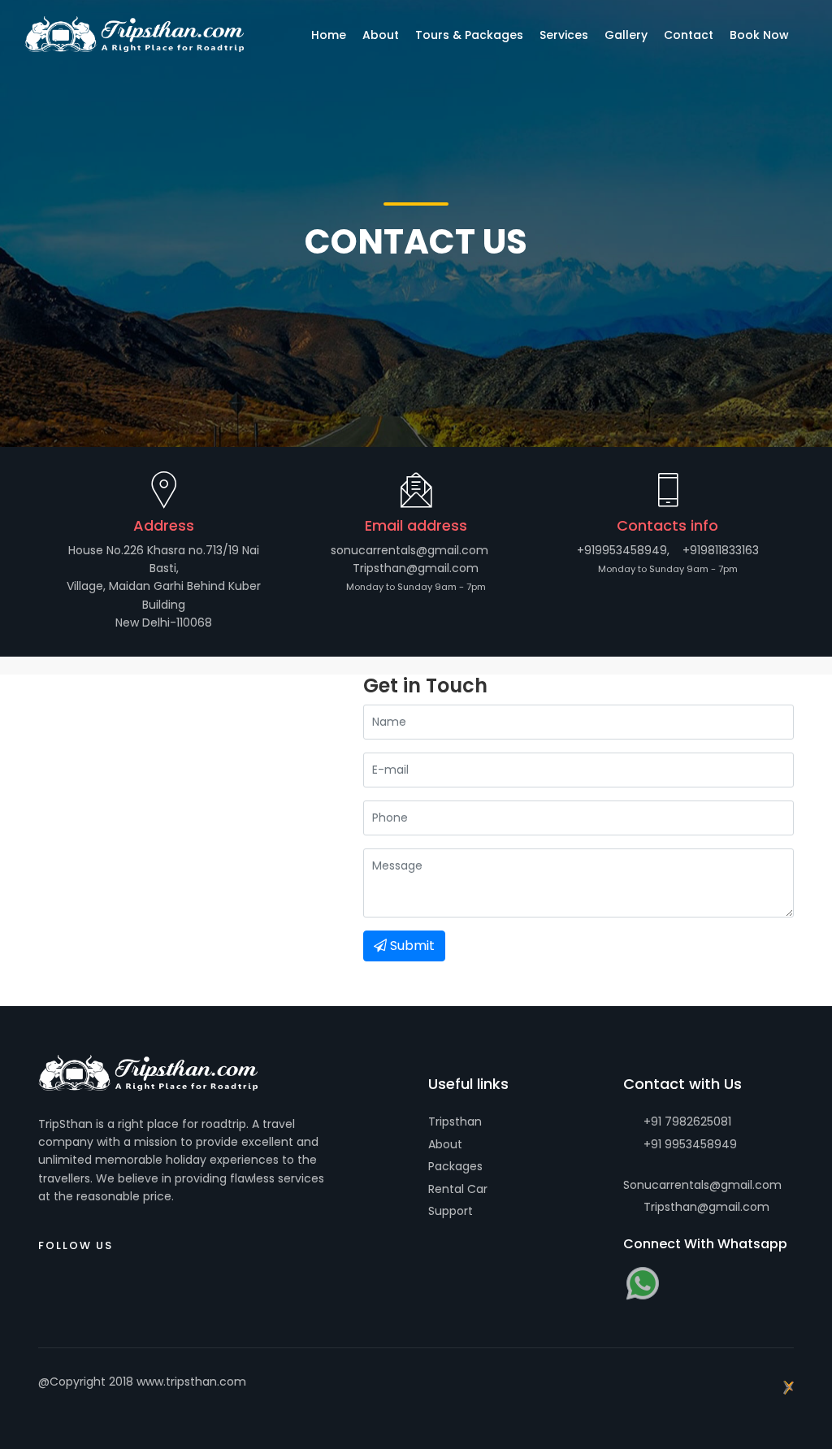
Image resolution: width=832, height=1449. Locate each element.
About (445, 1144)
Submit (411, 945)
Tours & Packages (469, 35)
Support (450, 1211)
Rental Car (458, 1189)
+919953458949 (622, 550)
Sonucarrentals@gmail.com (702, 1185)
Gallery (626, 35)
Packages (455, 1166)
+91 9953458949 (688, 1144)
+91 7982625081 (685, 1121)
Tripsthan (455, 1121)
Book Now (759, 35)
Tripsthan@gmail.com (416, 568)
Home (328, 35)
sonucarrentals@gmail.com (409, 550)
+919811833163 (720, 550)
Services (564, 35)
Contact (688, 35)
